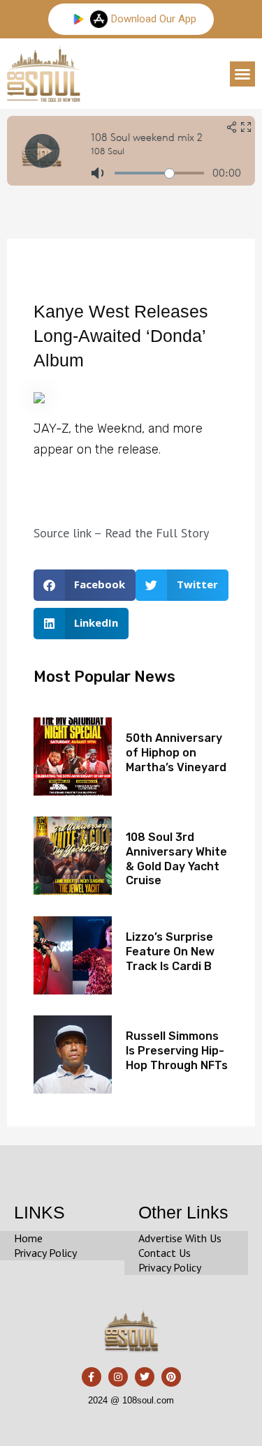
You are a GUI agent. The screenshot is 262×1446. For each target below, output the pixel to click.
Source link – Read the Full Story (121, 533)
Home (28, 1238)
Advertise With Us (179, 1238)
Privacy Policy (45, 1253)
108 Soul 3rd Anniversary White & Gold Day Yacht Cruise (176, 858)
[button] (242, 74)
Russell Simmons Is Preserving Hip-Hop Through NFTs (177, 1050)
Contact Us (164, 1253)
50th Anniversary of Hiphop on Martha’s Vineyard (176, 752)
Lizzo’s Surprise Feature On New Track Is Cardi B (170, 951)
